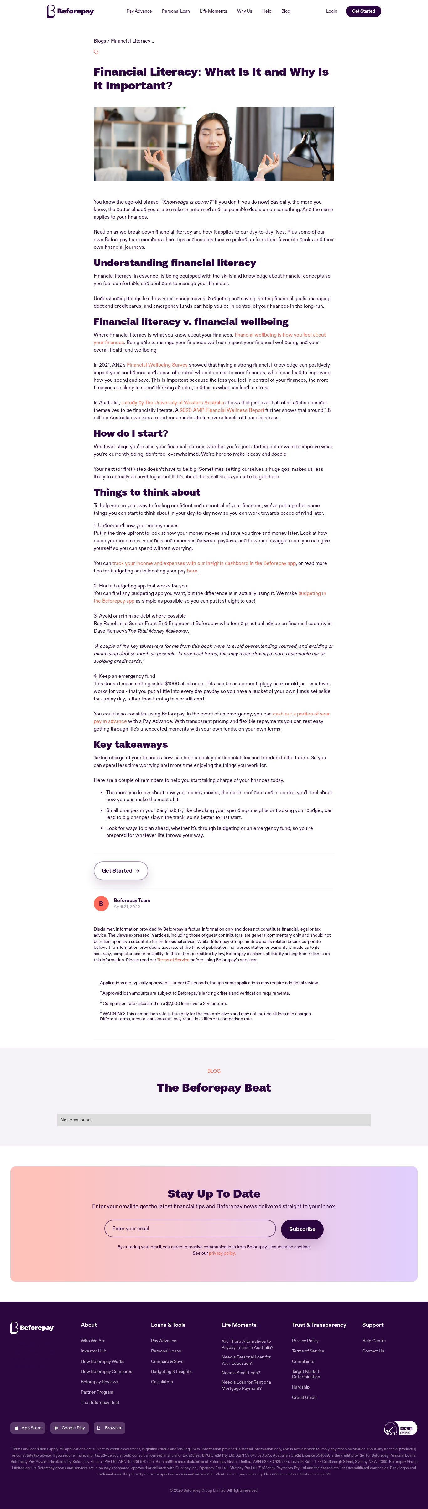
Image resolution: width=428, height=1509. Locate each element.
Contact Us (373, 1351)
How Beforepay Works (102, 1361)
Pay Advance (139, 11)
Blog (285, 11)
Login (331, 11)
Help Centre (374, 1340)
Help (266, 11)
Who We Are (93, 1340)
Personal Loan (176, 11)
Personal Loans (166, 1351)
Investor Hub (93, 1351)
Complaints (303, 1361)
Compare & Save (167, 1361)
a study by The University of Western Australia (172, 403)
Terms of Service (173, 960)
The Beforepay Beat (100, 1402)
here (192, 571)
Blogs (100, 41)
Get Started (363, 11)
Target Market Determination (306, 1374)
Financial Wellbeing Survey (157, 365)
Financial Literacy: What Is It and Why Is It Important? (133, 41)
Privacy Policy (305, 1340)
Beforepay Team (132, 900)
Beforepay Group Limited (205, 1490)
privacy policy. (222, 1253)
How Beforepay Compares (106, 1371)
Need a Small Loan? (241, 1372)
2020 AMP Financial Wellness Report (222, 410)
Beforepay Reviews (99, 1381)
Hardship (301, 1387)
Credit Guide (304, 1397)
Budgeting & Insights (171, 1371)
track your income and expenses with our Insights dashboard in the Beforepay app (204, 563)
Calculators (162, 1381)
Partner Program (97, 1392)
